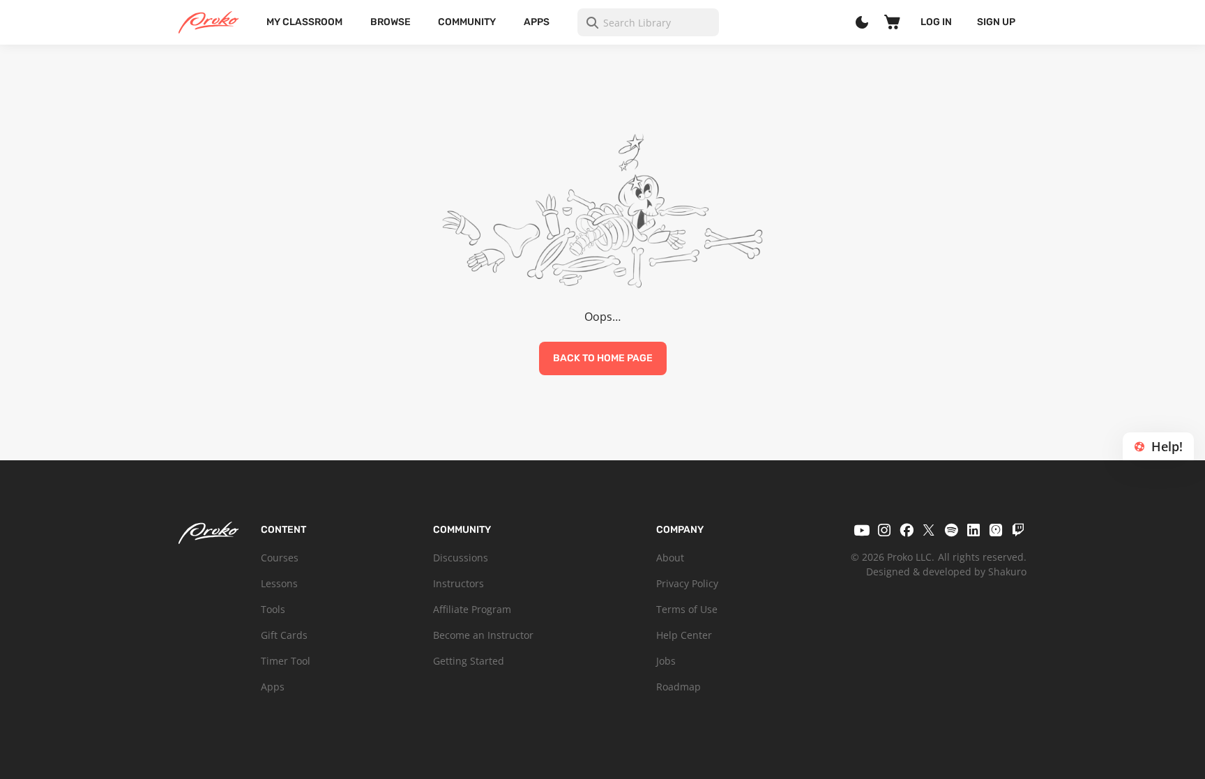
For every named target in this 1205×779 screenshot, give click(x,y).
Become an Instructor (483, 635)
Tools (273, 609)
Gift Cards (284, 635)
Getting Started (468, 660)
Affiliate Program (472, 609)
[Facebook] (906, 530)
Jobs (666, 660)
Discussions (460, 557)
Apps (537, 22)
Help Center (684, 635)
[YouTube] (862, 530)
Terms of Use (687, 609)
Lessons (279, 583)
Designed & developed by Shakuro (946, 571)
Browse (390, 22)
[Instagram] (884, 530)
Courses (279, 557)
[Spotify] (951, 530)
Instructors (458, 583)
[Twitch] (1018, 530)
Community (467, 22)
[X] (928, 530)
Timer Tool (285, 660)
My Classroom (304, 22)
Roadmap (678, 686)
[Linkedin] (973, 530)
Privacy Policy (687, 583)
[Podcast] (995, 530)
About (670, 557)
